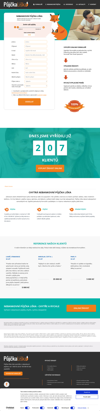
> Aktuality (49, 384)
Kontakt (93, 4)
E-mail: (14, 51)
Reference (69, 4)
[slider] (18, 27)
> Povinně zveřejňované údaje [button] (82, 380)
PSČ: (13, 68)
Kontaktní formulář (13, 373)
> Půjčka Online (50, 368)
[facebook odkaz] (6, 384)
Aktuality (82, 4)
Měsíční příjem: (16, 77)
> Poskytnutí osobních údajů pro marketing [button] (85, 382)
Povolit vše (87, 392)
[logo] (16, 4)
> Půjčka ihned (79, 370)
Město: (14, 64)
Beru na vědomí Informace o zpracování (30, 95)
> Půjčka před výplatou (81, 366)
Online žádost (81, 308)
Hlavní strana (8, 186)
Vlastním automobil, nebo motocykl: (18, 86)
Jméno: (14, 42)
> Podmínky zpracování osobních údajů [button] (55, 382)
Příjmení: (14, 46)
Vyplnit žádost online (50, 168)
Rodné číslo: (15, 72)
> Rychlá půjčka (50, 370)
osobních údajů (41, 95)
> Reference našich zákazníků (82, 384)
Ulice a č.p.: (15, 59)
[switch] (42, 408)
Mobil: (13, 55)
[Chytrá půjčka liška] (16, 358)
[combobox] (35, 50)
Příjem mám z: (16, 81)
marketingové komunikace (19, 93)
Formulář (38, 4)
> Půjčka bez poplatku (80, 368)
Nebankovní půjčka (53, 4)
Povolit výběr (87, 397)
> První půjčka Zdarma (51, 366)
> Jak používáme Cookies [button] (52, 380)
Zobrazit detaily (82, 408)
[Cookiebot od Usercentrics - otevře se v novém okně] (10, 408)
